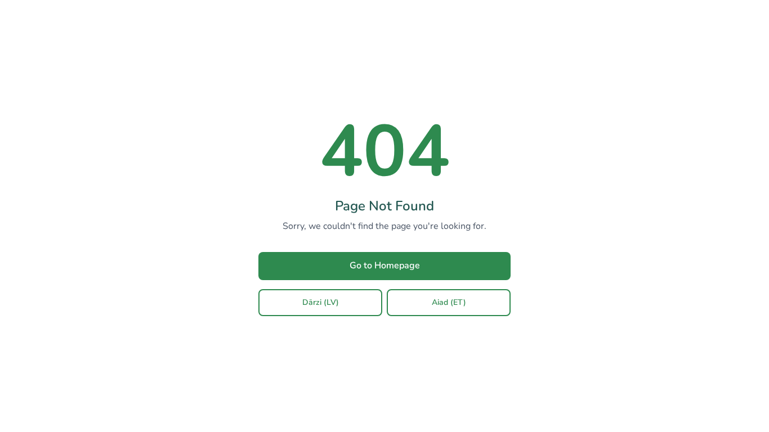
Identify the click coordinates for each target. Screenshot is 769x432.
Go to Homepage (385, 265)
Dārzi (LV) (320, 302)
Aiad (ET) (449, 302)
